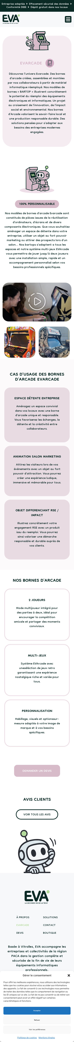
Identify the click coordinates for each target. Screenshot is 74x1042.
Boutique (49, 933)
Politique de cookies (27, 1037)
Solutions (50, 918)
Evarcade (22, 925)
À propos (22, 918)
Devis (19, 933)
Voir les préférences (37, 1030)
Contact (49, 925)
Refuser (37, 1020)
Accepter (37, 1011)
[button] (69, 975)
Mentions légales (47, 1037)
